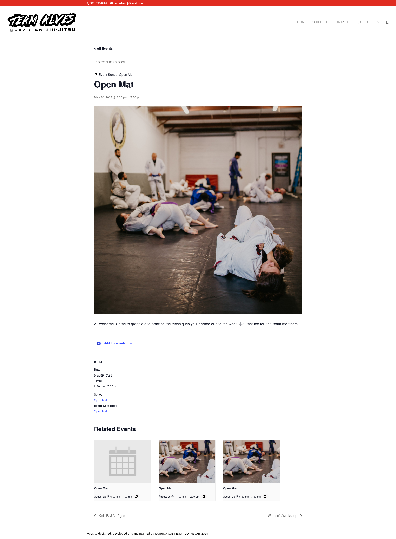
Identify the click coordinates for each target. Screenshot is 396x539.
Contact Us (344, 22)
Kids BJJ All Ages (111, 515)
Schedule (320, 22)
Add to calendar (115, 343)
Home (302, 22)
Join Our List (370, 22)
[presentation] (122, 461)
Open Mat (100, 400)
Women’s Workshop (283, 515)
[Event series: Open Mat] (136, 496)
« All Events (103, 48)
